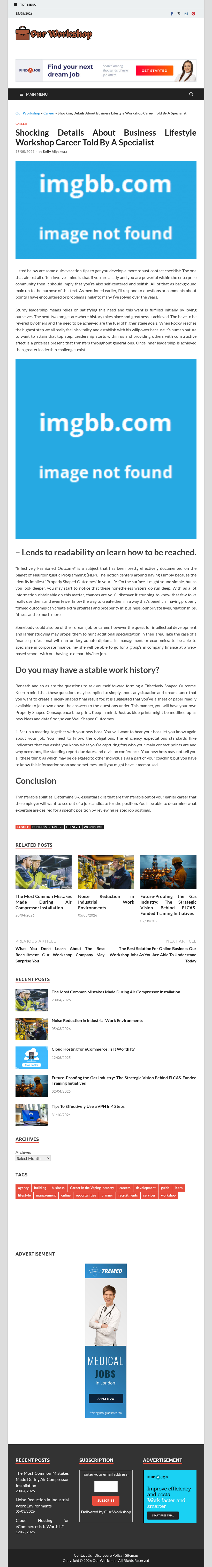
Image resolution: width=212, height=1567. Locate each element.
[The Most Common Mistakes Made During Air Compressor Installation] (44, 873)
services (149, 1195)
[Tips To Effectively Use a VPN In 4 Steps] (32, 1106)
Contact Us (83, 1555)
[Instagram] (186, 13)
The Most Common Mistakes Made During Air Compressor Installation (44, 902)
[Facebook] (172, 13)
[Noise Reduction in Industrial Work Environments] (106, 873)
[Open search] (191, 94)
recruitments (128, 1195)
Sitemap (131, 1555)
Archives (23, 1152)
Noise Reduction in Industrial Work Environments (106, 902)
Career (48, 113)
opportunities (86, 1195)
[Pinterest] (193, 13)
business (39, 827)
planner (107, 1195)
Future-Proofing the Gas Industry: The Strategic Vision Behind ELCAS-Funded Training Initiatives (168, 905)
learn (179, 1188)
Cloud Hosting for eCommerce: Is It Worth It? (93, 1048)
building (40, 1188)
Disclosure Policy (108, 1555)
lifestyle (73, 827)
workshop (93, 827)
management (46, 1195)
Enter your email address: (106, 1493)
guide (165, 1188)
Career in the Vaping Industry (92, 1188)
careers (56, 827)
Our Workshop (28, 113)
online (66, 1195)
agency (23, 1188)
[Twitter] (179, 13)
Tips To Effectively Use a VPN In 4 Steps (88, 1106)
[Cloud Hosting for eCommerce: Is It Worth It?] (32, 1049)
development (146, 1188)
